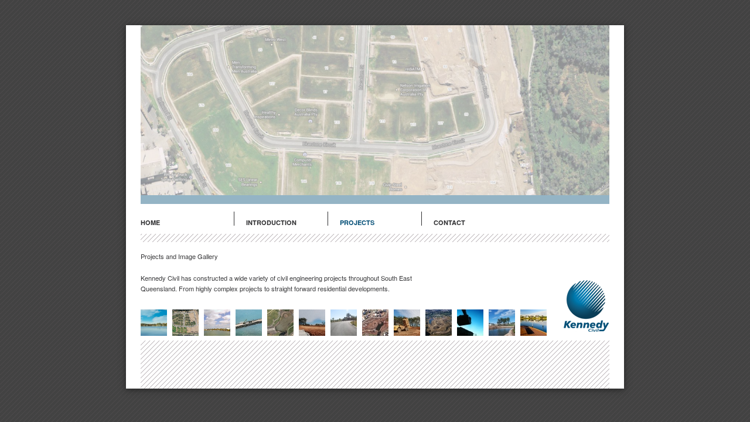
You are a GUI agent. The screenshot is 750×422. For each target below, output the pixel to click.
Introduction (271, 222)
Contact (449, 222)
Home (150, 222)
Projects (357, 222)
